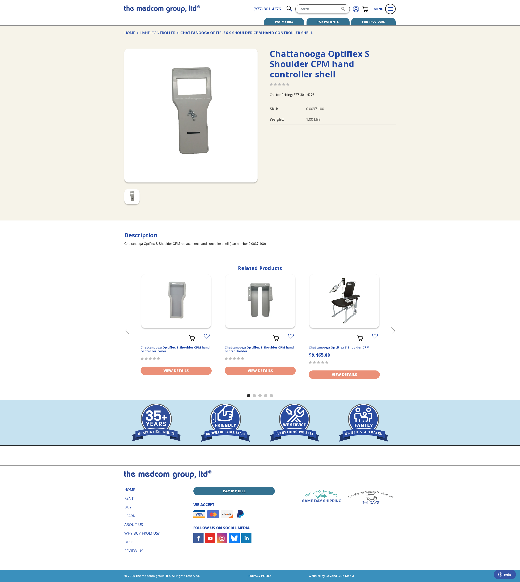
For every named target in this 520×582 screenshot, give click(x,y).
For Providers (373, 22)
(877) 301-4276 (267, 9)
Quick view (176, 302)
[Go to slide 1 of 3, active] (248, 395)
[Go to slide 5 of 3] (271, 395)
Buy (128, 507)
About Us (133, 524)
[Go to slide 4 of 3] (265, 395)
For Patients (328, 22)
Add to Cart (344, 306)
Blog (129, 542)
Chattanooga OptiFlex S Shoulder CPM (339, 347)
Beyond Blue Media (340, 576)
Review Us (133, 550)
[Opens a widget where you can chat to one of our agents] (505, 575)
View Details (176, 370)
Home (129, 489)
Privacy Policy (260, 576)
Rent (129, 498)
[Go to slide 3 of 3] (260, 395)
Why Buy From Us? (142, 533)
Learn (130, 515)
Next (393, 330)
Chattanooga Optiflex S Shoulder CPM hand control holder (259, 349)
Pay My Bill (284, 22)
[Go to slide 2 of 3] (254, 395)
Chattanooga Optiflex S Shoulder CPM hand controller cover (175, 349)
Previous (127, 330)
